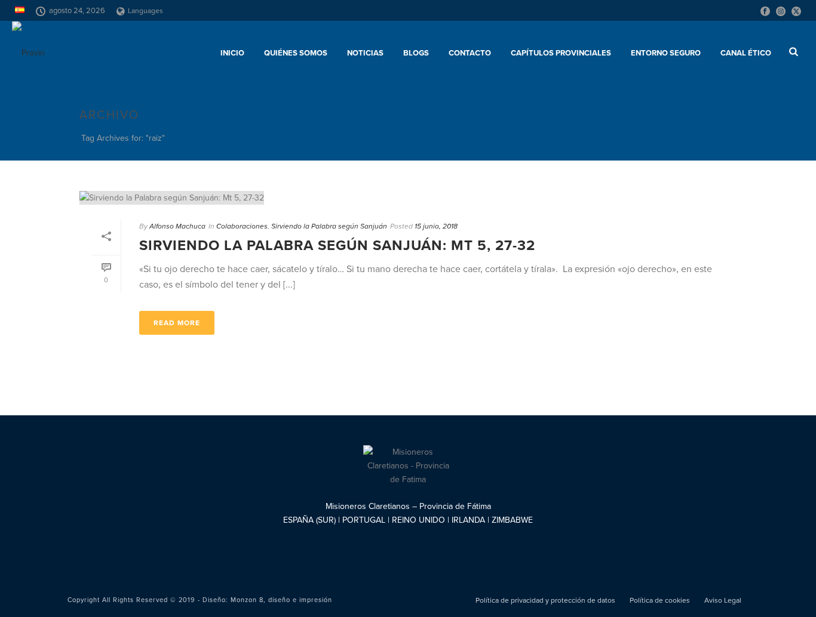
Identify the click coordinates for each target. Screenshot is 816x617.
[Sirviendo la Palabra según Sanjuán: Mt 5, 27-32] (408, 197)
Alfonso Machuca (177, 226)
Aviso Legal (722, 600)
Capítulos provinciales (561, 53)
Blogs (416, 53)
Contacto (470, 53)
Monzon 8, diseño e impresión (281, 600)
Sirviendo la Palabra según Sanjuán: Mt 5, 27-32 (337, 245)
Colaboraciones (242, 226)
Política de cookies (660, 600)
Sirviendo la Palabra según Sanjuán (329, 226)
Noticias (365, 53)
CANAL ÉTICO (745, 53)
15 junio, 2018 (436, 226)
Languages (145, 11)
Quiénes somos (295, 53)
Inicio (232, 53)
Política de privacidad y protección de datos (545, 600)
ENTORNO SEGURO (666, 53)
